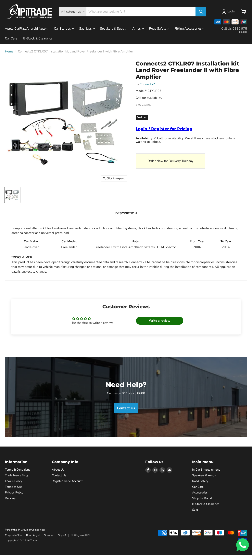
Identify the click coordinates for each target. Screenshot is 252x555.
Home (9, 51)
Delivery (10, 498)
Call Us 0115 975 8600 (234, 30)
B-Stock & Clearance (38, 38)
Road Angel (33, 535)
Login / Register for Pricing (164, 128)
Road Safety (158, 28)
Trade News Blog (16, 475)
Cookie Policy (13, 481)
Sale (195, 510)
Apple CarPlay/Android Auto (25, 28)
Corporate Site (13, 535)
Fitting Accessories (188, 28)
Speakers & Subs (112, 28)
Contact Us (59, 475)
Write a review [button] (159, 321)
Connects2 (147, 84)
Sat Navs (86, 28)
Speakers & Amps (204, 475)
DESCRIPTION (126, 213)
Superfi (62, 535)
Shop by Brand (202, 498)
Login (231, 11)
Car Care (11, 38)
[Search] (200, 11)
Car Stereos (63, 28)
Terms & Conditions (17, 470)
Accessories (200, 492)
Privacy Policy (14, 492)
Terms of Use (13, 487)
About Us (58, 470)
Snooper (49, 535)
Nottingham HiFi (80, 535)
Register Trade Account (67, 481)
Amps (137, 28)
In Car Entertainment (206, 470)
